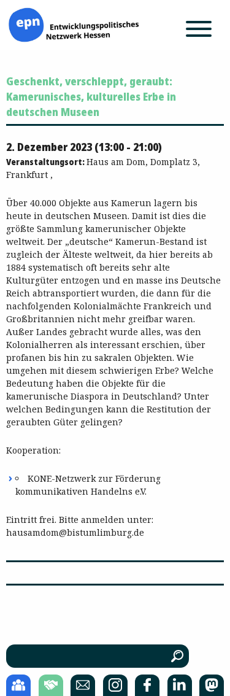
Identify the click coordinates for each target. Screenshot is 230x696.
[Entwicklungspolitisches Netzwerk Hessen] (73, 23)
